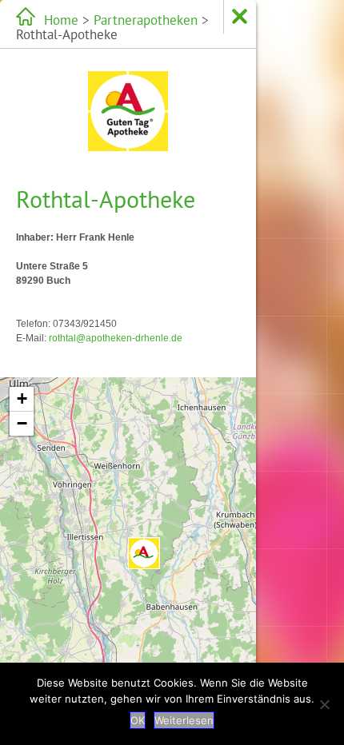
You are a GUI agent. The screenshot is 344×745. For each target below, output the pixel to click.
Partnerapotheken (146, 20)
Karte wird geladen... (126, 537)
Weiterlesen (184, 720)
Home (61, 20)
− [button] (22, 423)
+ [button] (22, 398)
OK (137, 720)
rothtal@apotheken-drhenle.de (115, 338)
